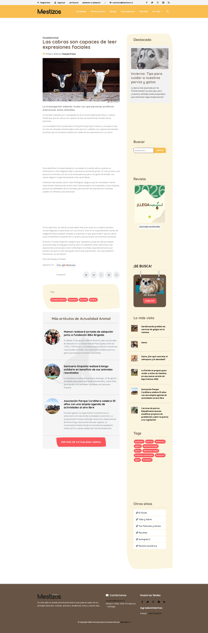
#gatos (138, 446)
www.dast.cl (125, 622)
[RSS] (169, 2)
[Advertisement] (104, 27)
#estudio (83, 300)
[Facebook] (147, 2)
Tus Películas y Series (149, 526)
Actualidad (81, 11)
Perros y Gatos (98, 11)
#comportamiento (58, 300)
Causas (113, 11)
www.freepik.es (155, 613)
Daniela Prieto (69, 54)
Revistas (144, 11)
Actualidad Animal (50, 37)
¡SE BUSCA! (142, 266)
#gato (137, 460)
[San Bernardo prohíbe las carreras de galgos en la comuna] (134, 328)
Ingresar (61, 2)
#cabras (93, 300)
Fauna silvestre (128, 11)
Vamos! (160, 150)
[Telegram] (163, 2)
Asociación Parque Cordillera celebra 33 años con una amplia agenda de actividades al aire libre (89, 404)
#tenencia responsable (144, 455)
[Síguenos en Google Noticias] (65, 265)
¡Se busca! (73, 2)
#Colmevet (147, 460)
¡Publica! (149, 301)
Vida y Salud (145, 519)
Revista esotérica (147, 546)
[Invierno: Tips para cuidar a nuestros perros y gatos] (149, 58)
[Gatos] (134, 344)
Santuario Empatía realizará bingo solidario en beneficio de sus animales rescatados (88, 369)
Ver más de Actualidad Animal (81, 442)
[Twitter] (152, 2)
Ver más (156, 11)
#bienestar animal (151, 451)
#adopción (160, 455)
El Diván (142, 512)
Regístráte (45, 2)
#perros (149, 441)
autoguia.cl (144, 539)
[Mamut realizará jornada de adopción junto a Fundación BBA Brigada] (52, 336)
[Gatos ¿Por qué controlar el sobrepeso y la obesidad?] (134, 358)
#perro (137, 451)
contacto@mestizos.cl (122, 2)
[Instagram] (158, 2)
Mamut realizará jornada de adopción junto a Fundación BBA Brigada (88, 333)
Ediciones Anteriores (150, 227)
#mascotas (160, 441)
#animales (73, 300)
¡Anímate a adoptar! (91, 2)
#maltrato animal (150, 446)
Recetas (142, 532)
